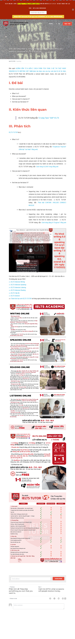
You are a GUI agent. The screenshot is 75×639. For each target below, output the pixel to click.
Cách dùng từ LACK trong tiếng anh (47, 166)
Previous (12, 587)
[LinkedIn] (59, 598)
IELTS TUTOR (13, 132)
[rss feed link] (65, 598)
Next (39, 587)
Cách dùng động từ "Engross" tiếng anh (54, 222)
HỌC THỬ (67, 24)
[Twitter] (54, 598)
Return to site (13, 598)
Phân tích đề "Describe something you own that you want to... (21, 591)
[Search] (59, 23)
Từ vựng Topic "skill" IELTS (48, 117)
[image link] (6, 23)
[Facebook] (50, 598)
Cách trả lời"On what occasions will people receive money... (51, 590)
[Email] (63, 598)
